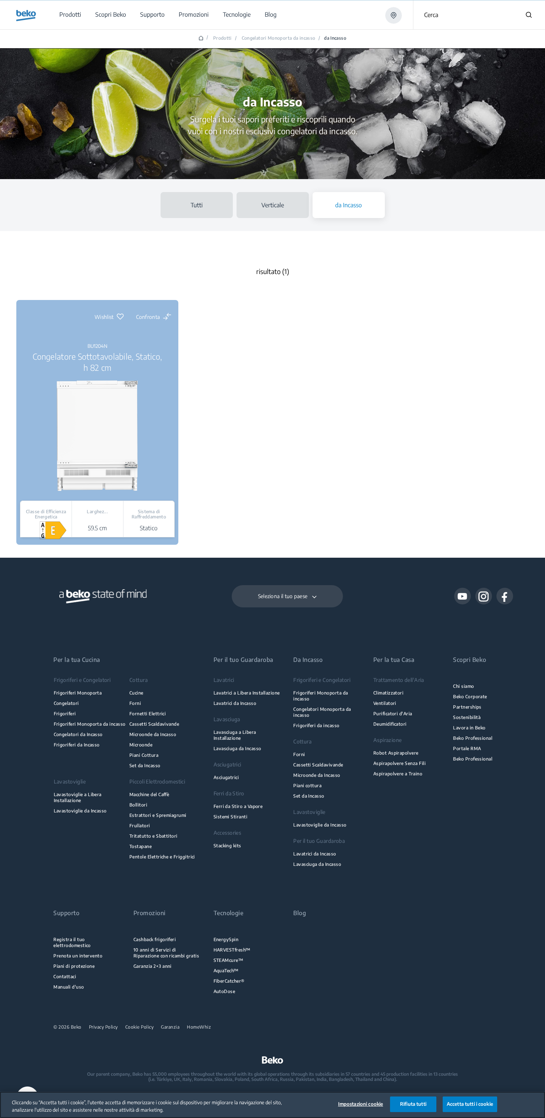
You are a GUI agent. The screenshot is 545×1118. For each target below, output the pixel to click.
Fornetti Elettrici (147, 713)
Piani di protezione (74, 966)
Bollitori (138, 805)
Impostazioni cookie (360, 1104)
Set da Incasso (145, 765)
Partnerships (467, 707)
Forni (135, 703)
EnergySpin (226, 939)
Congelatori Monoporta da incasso (279, 38)
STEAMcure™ (229, 960)
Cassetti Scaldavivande (154, 724)
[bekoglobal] (26, 15)
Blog (299, 913)
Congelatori (66, 703)
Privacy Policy (103, 1027)
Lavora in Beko (469, 728)
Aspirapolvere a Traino (397, 773)
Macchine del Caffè (149, 794)
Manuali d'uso (68, 987)
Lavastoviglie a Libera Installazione (78, 797)
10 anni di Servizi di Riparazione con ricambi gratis (166, 953)
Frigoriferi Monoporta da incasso (90, 724)
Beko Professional (472, 738)
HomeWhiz (199, 1027)
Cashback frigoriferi (154, 939)
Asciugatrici (226, 777)
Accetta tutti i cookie (470, 1104)
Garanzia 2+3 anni (152, 966)
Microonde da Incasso (152, 734)
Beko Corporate (470, 696)
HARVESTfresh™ (232, 950)
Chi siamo (463, 686)
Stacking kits (227, 845)
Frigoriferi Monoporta (78, 693)
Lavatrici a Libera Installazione (247, 693)
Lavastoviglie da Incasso (80, 811)
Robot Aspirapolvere (396, 753)
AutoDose (224, 991)
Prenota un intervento (77, 956)
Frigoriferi (65, 713)
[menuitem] (70, 14)
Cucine (136, 693)
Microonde (140, 745)
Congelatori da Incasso (78, 734)
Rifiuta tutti (413, 1104)
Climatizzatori (388, 693)
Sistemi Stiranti (231, 816)
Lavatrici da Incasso (235, 703)
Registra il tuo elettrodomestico (72, 942)
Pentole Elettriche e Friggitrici (162, 857)
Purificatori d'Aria (392, 713)
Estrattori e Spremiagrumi (157, 815)
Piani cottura (307, 785)
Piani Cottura (143, 755)
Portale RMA (467, 748)
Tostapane (140, 846)
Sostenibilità (466, 717)
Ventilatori (384, 703)
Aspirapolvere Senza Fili (399, 763)
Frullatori (139, 825)
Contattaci (64, 976)
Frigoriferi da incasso (316, 725)
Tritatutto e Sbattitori (153, 836)
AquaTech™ (226, 970)
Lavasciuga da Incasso (237, 748)
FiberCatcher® (229, 981)
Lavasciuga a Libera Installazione (235, 735)
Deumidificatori (390, 724)
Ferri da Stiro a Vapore (238, 806)
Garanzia (170, 1027)
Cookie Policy (139, 1027)
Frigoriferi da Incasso (77, 745)
